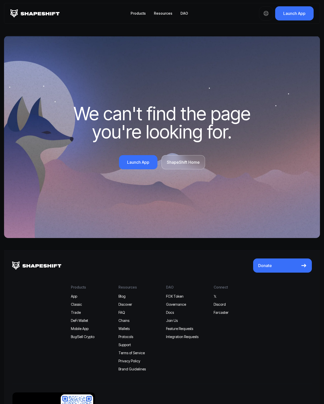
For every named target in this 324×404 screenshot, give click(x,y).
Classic (76, 304)
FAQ (121, 312)
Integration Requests (182, 337)
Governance (176, 304)
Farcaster (221, 312)
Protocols (125, 337)
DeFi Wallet (79, 320)
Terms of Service (131, 353)
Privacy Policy (129, 361)
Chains (123, 320)
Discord (220, 304)
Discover (125, 304)
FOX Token (175, 296)
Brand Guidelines (132, 369)
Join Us (172, 320)
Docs (170, 312)
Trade (76, 312)
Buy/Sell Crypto (82, 337)
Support (124, 345)
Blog (122, 296)
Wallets (124, 328)
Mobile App (80, 328)
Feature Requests (179, 328)
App (74, 296)
